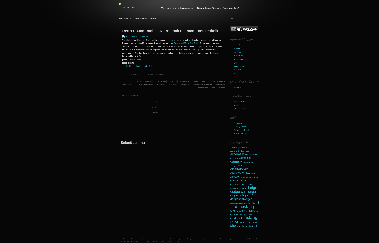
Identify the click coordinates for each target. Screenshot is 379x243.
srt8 (255, 226)
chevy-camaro (239, 180)
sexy (170, 241)
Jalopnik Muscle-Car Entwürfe (130, 241)
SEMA (255, 222)
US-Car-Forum (240, 109)
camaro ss (246, 162)
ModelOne (173, 85)
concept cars (179, 239)
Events (219, 239)
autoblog (237, 52)
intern (240, 239)
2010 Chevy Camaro (237, 148)
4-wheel (237, 48)
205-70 (237, 45)
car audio (149, 81)
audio (139, 81)
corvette (242, 188)
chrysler (250, 184)
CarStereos (184, 81)
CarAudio (173, 81)
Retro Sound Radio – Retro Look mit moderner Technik (170, 31)
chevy (255, 177)
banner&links (239, 101)
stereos (222, 88)
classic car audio (199, 81)
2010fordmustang (244, 151)
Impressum (141, 18)
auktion (153, 239)
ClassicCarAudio (128, 85)
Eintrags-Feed (240, 126)
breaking (246, 157)
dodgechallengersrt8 (238, 203)
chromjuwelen (239, 59)
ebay (249, 203)
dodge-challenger (243, 192)
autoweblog (238, 55)
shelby (235, 225)
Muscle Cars (125, 18)
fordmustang (237, 210)
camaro (236, 161)
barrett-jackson (252, 154)
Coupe (189, 239)
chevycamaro (238, 184)
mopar (250, 214)
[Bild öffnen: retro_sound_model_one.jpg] (135, 37)
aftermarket (134, 239)
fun (226, 239)
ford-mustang (242, 207)
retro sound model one (203, 85)
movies (155, 241)
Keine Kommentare (155, 74)
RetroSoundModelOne (206, 88)
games (232, 239)
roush (242, 222)
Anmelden (238, 123)
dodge (252, 188)
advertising (123, 239)
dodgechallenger (241, 199)
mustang (249, 217)
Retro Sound (135, 59)
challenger (239, 169)
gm (247, 211)
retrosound (220, 85)
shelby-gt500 (247, 226)
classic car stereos (217, 81)
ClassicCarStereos (146, 85)
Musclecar (238, 105)
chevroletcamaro (246, 177)
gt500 (251, 210)
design (197, 239)
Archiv (153, 18)
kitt (257, 211)
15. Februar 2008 (133, 74)
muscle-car (235, 218)
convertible (234, 188)
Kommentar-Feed (241, 130)
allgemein (237, 154)
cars (239, 165)
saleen (248, 222)
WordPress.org (240, 133)
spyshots (178, 241)
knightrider (244, 214)
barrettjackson (235, 158)
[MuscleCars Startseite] (138, 8)
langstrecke (239, 66)
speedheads (239, 73)
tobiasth (237, 87)
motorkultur (238, 70)
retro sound (185, 85)
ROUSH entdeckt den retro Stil (139, 66)
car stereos (161, 81)
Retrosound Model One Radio (186, 43)
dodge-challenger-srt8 (241, 195)
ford (255, 202)
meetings (147, 241)
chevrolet (237, 173)
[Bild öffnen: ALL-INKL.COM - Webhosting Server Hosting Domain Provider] (244, 31)
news (234, 221)
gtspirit (237, 62)
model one (161, 85)
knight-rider (234, 214)
